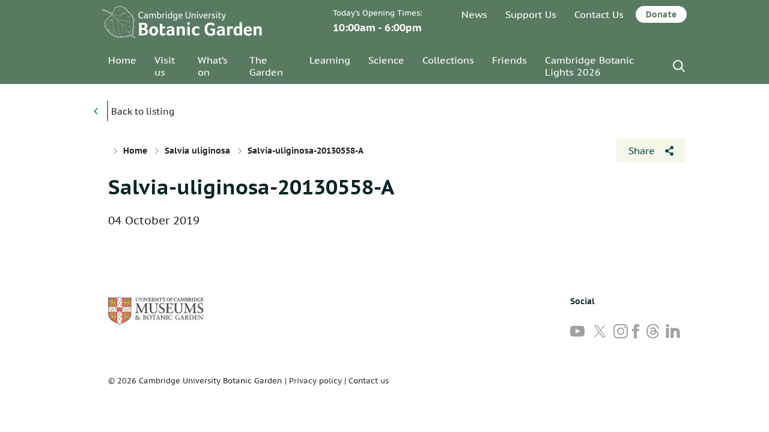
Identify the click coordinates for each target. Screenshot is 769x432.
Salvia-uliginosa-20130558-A (251, 186)
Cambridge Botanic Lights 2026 (589, 66)
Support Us (530, 14)
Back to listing (142, 111)
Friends (509, 60)
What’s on (213, 66)
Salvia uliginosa (197, 150)
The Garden (266, 66)
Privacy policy (315, 381)
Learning (329, 60)
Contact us (368, 381)
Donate (661, 14)
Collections (448, 60)
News (474, 14)
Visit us (164, 66)
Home (122, 60)
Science (386, 60)
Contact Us (599, 14)
